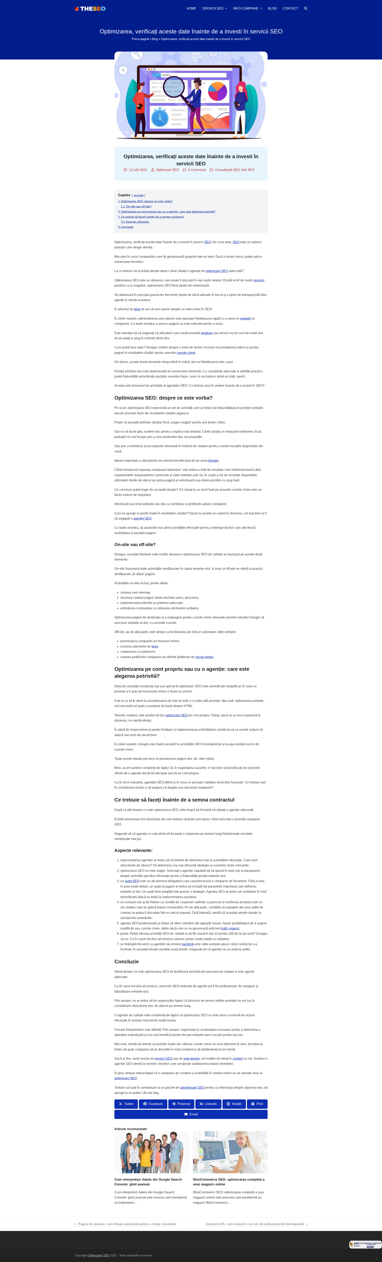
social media (204, 657)
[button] (305, 9)
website (245, 318)
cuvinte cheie (186, 352)
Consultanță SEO (227, 170)
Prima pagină (140, 39)
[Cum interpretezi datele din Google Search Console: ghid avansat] (151, 1152)
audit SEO (132, 881)
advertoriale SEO (192, 1087)
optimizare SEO (217, 271)
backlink (188, 944)
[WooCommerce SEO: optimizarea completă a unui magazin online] (230, 1152)
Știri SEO (247, 170)
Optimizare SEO (167, 170)
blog (137, 309)
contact (238, 1058)
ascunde (138, 195)
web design (191, 1058)
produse (206, 333)
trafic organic (230, 928)
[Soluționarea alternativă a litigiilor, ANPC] (365, 1247)
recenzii (258, 280)
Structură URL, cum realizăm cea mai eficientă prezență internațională (255, 1224)
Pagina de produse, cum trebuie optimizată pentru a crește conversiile (125, 1224)
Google (213, 460)
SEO (207, 242)
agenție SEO (142, 518)
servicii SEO (163, 1058)
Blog (155, 39)
